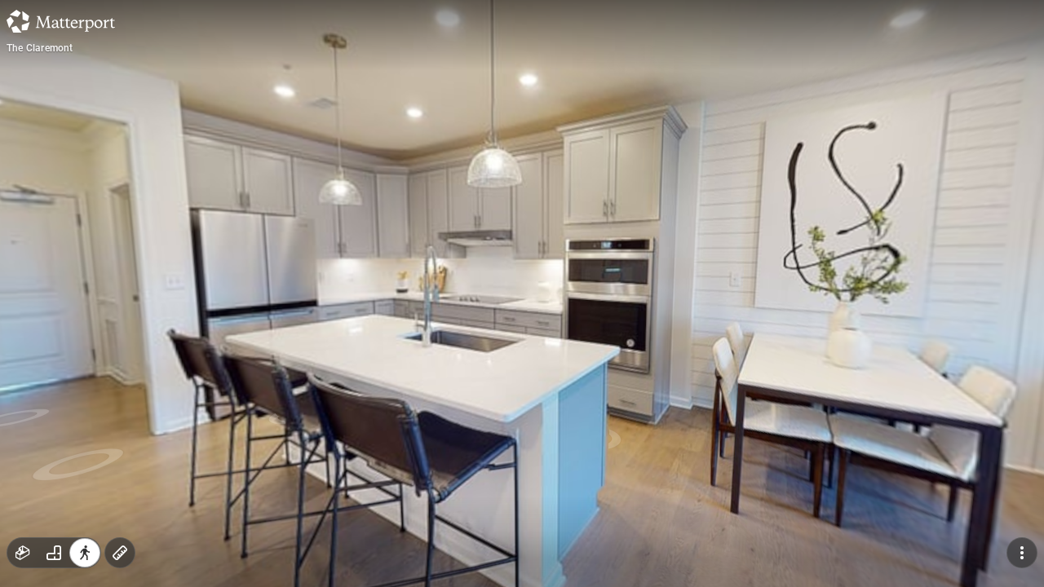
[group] (54, 552)
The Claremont (40, 48)
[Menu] (1021, 552)
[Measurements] (119, 552)
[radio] (22, 552)
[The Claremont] (522, 293)
